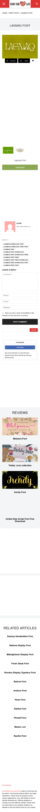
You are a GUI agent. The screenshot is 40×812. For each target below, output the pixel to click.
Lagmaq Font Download (13, 252)
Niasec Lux (20, 726)
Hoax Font (20, 699)
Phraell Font (20, 717)
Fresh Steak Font (20, 663)
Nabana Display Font (20, 645)
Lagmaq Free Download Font (15, 263)
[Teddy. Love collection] (20, 453)
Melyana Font (20, 438)
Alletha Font (20, 708)
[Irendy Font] (20, 480)
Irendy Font (20, 492)
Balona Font (20, 681)
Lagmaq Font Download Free (15, 255)
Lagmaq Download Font (13, 244)
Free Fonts (14, 13)
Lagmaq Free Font (11, 265)
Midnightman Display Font (20, 654)
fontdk (18, 223)
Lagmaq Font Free (11, 257)
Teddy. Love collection (20, 465)
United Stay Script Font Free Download (20, 520)
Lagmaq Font (8, 249)
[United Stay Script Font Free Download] (20, 507)
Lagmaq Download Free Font (15, 247)
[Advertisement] (20, 83)
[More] (33, 60)
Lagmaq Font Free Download (15, 260)
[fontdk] (10, 226)
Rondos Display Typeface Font (20, 672)
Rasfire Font (20, 735)
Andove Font (20, 690)
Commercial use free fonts (11, 791)
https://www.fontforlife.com (23, 226)
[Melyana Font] (20, 426)
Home (4, 13)
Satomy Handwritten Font (20, 636)
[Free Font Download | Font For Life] (20, 4)
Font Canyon (6, 785)
